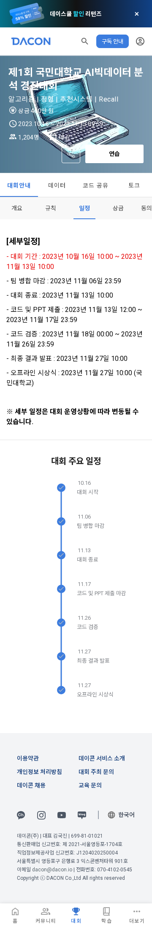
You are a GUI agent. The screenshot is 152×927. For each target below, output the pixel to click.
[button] (84, 41)
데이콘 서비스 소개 (102, 758)
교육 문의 (90, 785)
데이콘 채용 (31, 785)
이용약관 (28, 758)
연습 (114, 153)
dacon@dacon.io (52, 870)
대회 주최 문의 (96, 771)
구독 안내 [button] (112, 41)
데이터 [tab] (57, 185)
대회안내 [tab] (19, 185)
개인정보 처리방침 (39, 771)
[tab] (17, 208)
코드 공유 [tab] (96, 185)
